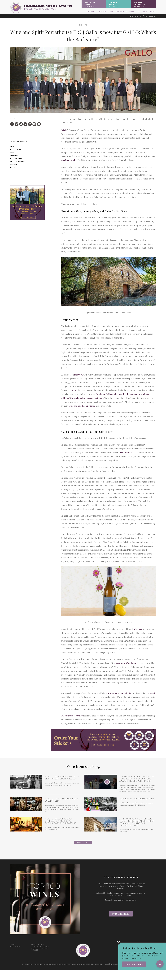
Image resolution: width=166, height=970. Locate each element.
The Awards (91, 11)
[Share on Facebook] (12, 124)
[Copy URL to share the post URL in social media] (39, 124)
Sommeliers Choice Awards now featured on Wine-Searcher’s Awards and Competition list (136, 779)
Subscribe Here (121, 914)
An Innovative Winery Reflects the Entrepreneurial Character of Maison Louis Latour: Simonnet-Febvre (136, 822)
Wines (152, 11)
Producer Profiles (17, 161)
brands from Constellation (120, 693)
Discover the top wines (72, 715)
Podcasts (13, 164)
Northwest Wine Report (126, 663)
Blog (139, 11)
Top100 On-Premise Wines (131, 886)
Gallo (64, 130)
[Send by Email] (34, 124)
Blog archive (83, 842)
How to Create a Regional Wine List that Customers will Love (62, 778)
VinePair (152, 693)
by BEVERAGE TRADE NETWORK (40, 9)
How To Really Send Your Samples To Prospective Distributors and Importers (60, 821)
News (12, 152)
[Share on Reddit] (21, 124)
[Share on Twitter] (16, 124)
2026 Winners (121, 11)
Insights (83, 25)
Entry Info (102, 11)
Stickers (131, 11)
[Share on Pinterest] (30, 124)
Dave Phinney (125, 452)
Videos (145, 11)
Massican (138, 629)
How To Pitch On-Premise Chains (136, 799)
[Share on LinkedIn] (25, 124)
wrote (75, 390)
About (13, 944)
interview (78, 374)
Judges (111, 11)
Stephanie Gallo (68, 160)
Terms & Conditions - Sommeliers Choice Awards (40, 948)
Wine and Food (16, 158)
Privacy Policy (37, 944)
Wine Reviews (15, 149)
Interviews (14, 155)
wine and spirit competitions (82, 406)
